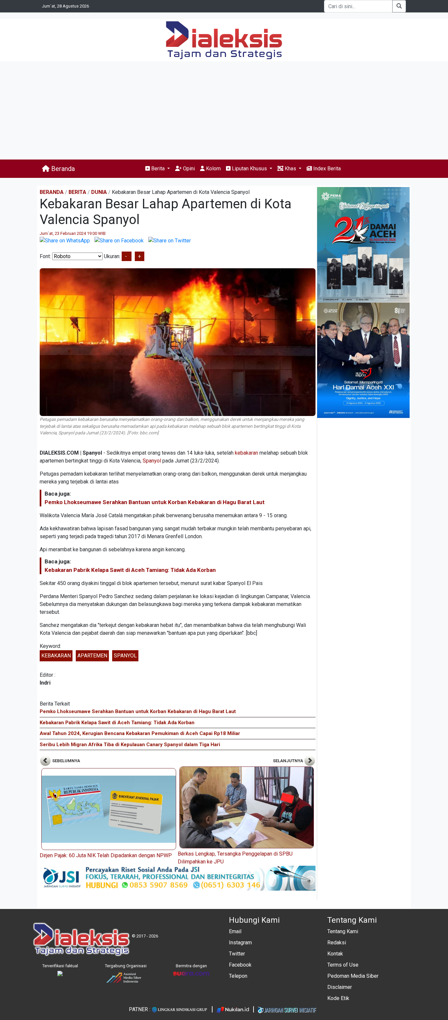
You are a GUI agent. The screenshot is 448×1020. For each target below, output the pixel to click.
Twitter (237, 954)
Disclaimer (339, 987)
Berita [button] (158, 168)
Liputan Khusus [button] (249, 168)
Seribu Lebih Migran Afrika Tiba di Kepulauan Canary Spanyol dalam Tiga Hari (130, 744)
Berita (77, 192)
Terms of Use (342, 965)
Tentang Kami (342, 931)
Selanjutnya (288, 760)
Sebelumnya (65, 760)
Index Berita (326, 168)
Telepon (238, 976)
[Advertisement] (224, 110)
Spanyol (152, 461)
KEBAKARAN (56, 655)
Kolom (213, 168)
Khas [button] (290, 168)
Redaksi (336, 942)
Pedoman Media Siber (352, 976)
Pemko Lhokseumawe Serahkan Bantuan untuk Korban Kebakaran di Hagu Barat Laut (155, 502)
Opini (188, 168)
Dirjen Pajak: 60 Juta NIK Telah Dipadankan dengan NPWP (106, 855)
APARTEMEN (92, 655)
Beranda (62, 169)
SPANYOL (125, 655)
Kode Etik (338, 998)
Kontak (335, 954)
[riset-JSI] (178, 878)
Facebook (240, 965)
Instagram (240, 942)
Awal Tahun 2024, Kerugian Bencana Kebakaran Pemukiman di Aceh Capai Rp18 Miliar (140, 733)
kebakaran (246, 453)
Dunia (99, 192)
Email (235, 931)
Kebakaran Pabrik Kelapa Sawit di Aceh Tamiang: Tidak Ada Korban (130, 570)
